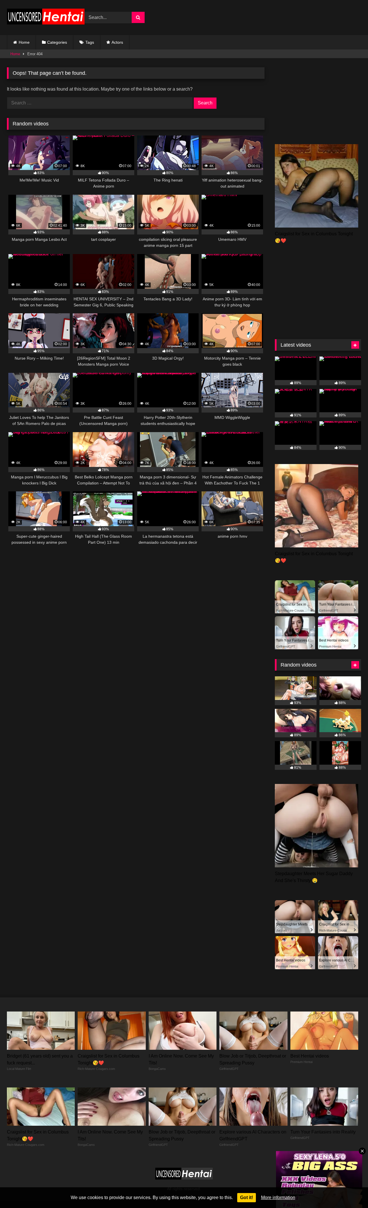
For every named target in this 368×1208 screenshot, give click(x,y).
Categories (57, 42)
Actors (117, 42)
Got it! (246, 1197)
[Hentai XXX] (46, 18)
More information (278, 1197)
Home (24, 42)
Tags (89, 42)
